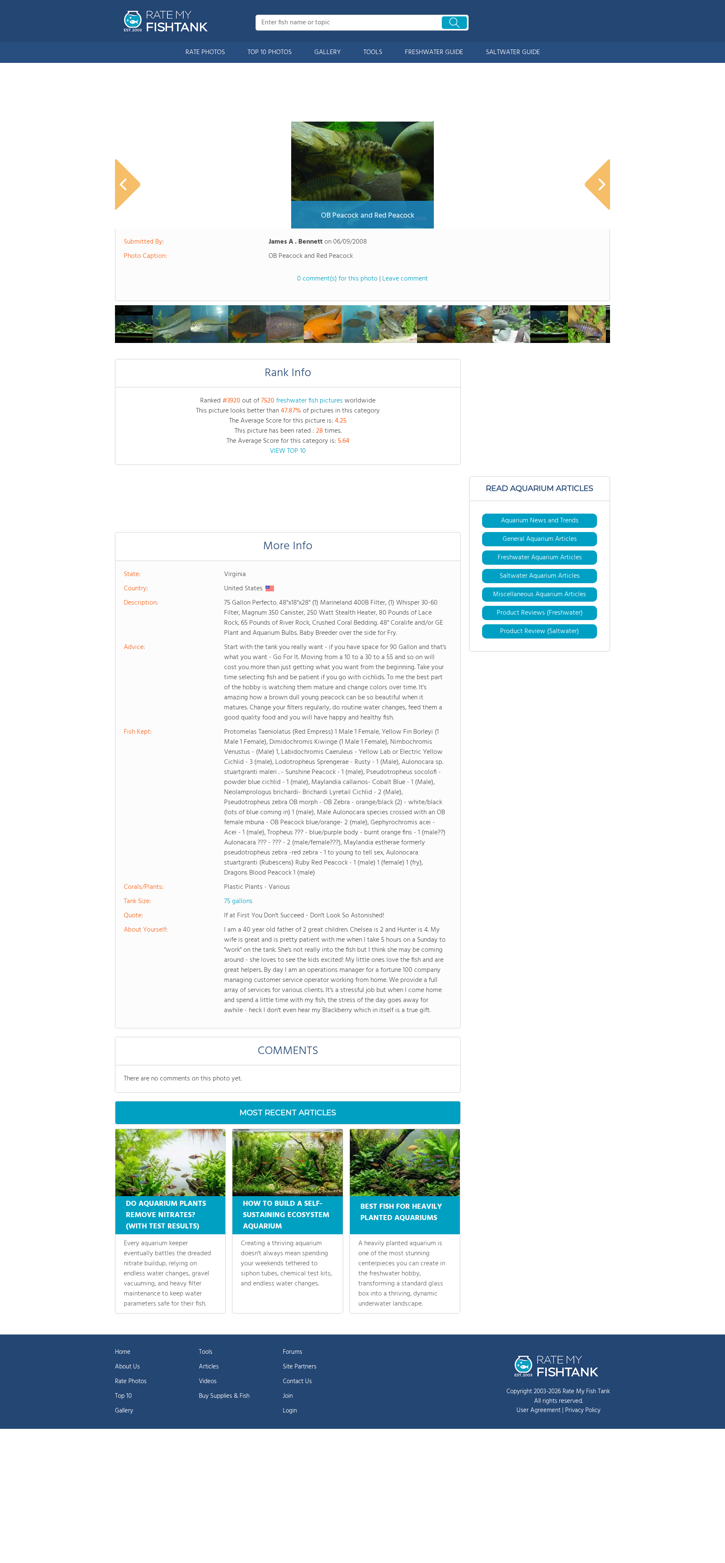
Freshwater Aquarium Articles (540, 557)
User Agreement (538, 1410)
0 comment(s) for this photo (337, 278)
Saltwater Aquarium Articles (540, 576)
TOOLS (372, 52)
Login (290, 1411)
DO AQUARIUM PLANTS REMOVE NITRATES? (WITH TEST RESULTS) (166, 1215)
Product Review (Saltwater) (539, 631)
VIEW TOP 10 (288, 451)
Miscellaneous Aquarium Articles (539, 594)
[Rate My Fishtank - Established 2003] (167, 21)
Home (122, 1352)
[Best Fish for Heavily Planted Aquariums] (405, 1162)
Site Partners (299, 1367)
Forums (292, 1352)
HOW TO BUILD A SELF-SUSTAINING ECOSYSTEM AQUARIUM (286, 1215)
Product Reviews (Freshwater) (540, 613)
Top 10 (123, 1396)
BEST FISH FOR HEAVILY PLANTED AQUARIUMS (401, 1212)
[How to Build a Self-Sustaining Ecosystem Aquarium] (287, 1162)
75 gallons (238, 901)
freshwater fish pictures (309, 400)
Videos (207, 1381)
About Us (127, 1367)
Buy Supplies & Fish (224, 1396)
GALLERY (327, 52)
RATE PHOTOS (205, 52)
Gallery (124, 1411)
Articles (209, 1367)
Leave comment (405, 278)
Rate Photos (130, 1381)
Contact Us (297, 1381)
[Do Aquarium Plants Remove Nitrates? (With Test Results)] (170, 1162)
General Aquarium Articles (540, 539)
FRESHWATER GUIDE (434, 52)
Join (288, 1396)
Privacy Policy (582, 1410)
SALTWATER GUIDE (513, 52)
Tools (205, 1352)
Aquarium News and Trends (540, 520)
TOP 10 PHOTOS (270, 52)
